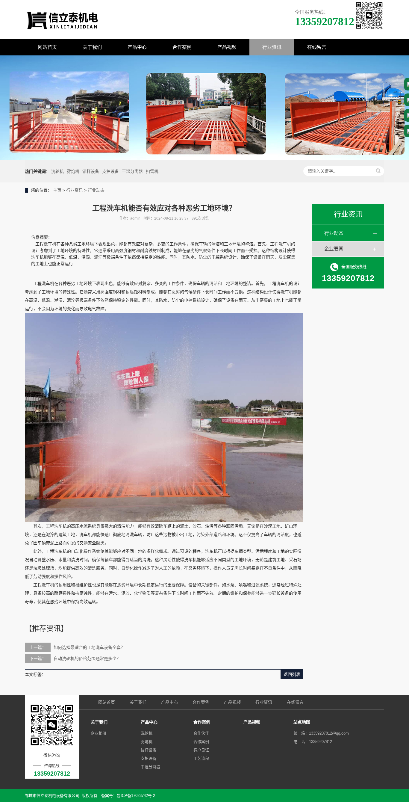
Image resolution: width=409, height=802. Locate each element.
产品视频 (227, 47)
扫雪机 (152, 171)
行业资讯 (271, 47)
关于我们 (92, 47)
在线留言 (316, 47)
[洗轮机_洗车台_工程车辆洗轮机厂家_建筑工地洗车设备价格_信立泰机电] (62, 19)
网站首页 (47, 47)
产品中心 (137, 47)
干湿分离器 (132, 171)
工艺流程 (201, 758)
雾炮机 (73, 171)
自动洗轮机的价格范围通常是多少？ (87, 658)
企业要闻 (333, 248)
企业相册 (98, 733)
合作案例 (182, 47)
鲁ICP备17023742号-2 (136, 795)
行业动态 (96, 190)
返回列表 (292, 674)
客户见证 (201, 750)
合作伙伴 (201, 733)
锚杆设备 (90, 171)
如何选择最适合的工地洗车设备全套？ (89, 647)
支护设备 (110, 171)
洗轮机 (57, 171)
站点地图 (301, 722)
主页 (57, 190)
